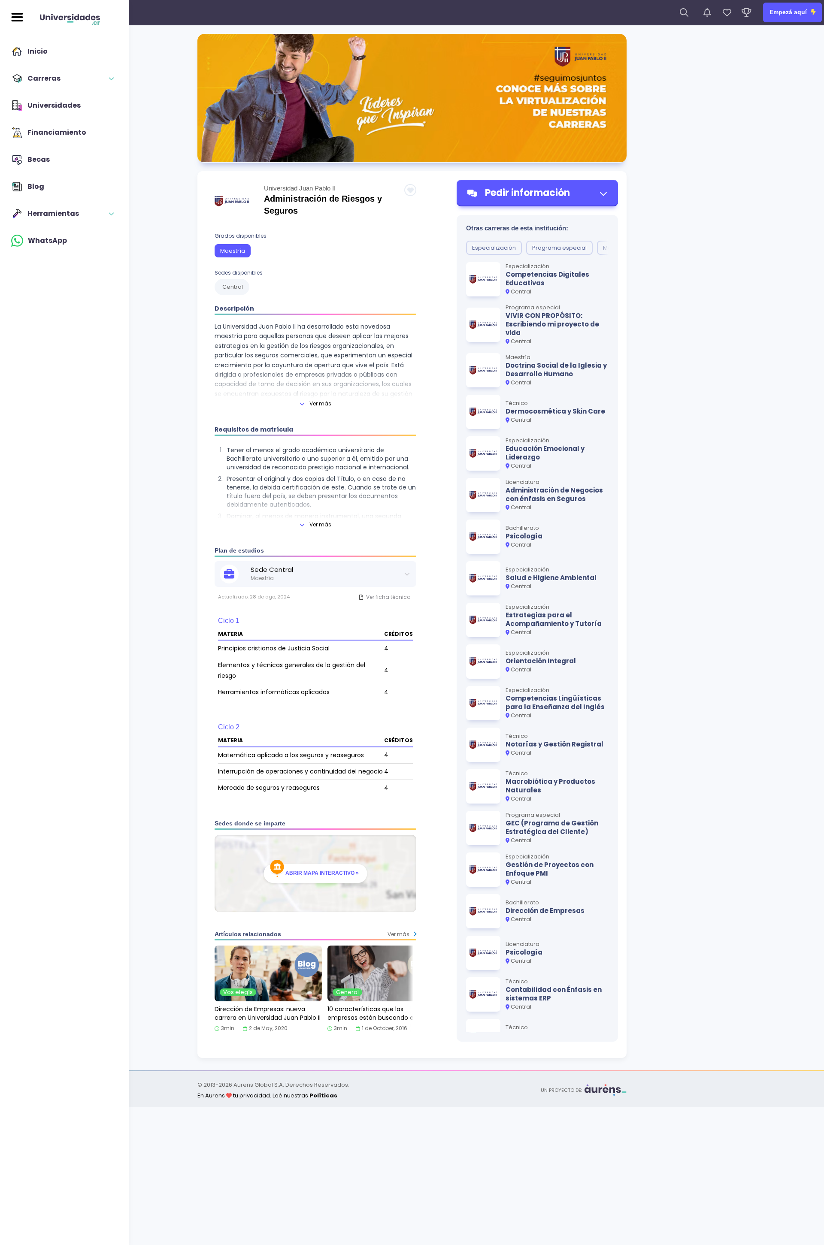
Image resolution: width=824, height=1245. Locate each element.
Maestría (232, 251)
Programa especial (559, 248)
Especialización (494, 248)
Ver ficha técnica (388, 597)
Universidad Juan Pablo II (300, 188)
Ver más (320, 403)
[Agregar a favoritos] (410, 190)
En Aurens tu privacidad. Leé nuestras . (268, 1095)
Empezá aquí (789, 12)
